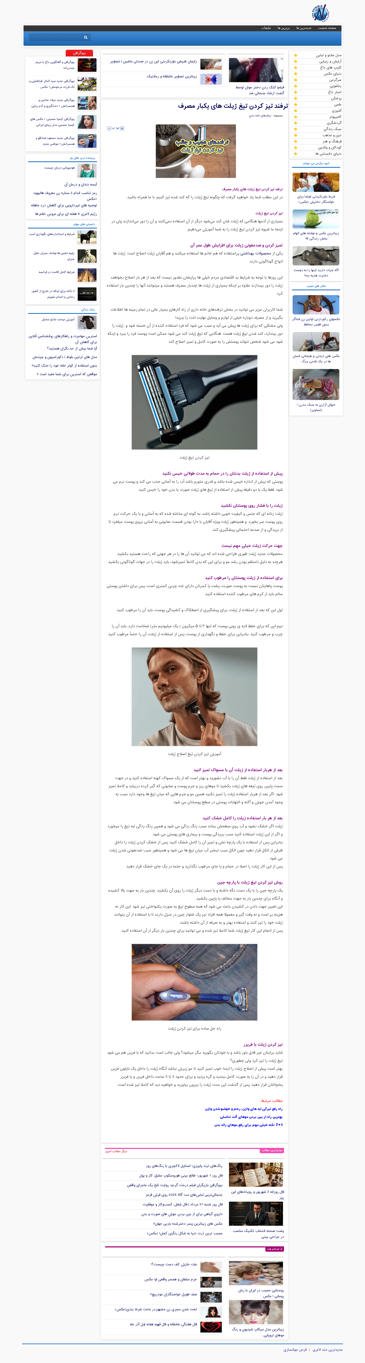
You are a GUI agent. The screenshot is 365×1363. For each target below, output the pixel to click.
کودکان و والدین (329, 147)
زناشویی (335, 86)
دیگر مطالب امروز (116, 1151)
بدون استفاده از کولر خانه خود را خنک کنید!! (64, 366)
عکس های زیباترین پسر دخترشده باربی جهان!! (188, 1224)
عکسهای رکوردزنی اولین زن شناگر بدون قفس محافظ (316, 322)
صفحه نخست (327, 28)
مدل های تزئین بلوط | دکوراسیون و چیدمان (65, 357)
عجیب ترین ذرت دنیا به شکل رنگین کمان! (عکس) (185, 1233)
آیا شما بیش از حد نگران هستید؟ (72, 349)
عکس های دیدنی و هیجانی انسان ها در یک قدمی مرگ (316, 358)
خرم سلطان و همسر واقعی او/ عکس (170, 1279)
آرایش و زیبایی (330, 61)
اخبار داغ (334, 92)
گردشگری (334, 122)
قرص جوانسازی (295, 1350)
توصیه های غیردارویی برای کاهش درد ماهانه (64, 205)
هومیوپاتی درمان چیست (59, 167)
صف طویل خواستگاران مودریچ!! (173, 1294)
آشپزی (336, 110)
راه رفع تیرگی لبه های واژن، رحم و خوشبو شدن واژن (244, 1109)
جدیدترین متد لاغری (328, 1350)
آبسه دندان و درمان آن (80, 185)
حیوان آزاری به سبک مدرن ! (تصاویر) (316, 407)
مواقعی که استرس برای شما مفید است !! (67, 374)
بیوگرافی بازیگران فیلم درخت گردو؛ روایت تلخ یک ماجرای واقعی (175, 1185)
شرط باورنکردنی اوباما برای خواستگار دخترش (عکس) (316, 199)
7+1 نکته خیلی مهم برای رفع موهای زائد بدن (248, 1125)
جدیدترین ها (304, 28)
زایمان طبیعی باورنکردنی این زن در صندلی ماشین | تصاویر (153, 61)
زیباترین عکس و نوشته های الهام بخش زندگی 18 (316, 236)
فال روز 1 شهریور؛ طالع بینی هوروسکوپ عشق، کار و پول (181, 1176)
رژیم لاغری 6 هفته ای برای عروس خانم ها (66, 214)
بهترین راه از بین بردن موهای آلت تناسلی (251, 1117)
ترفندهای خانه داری (260, 116)
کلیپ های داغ (330, 67)
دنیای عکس (332, 73)
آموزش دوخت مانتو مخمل (58, 319)
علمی (337, 104)
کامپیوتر (335, 116)
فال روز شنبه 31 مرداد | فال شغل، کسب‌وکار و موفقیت (183, 1205)
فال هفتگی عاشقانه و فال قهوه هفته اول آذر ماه (163, 1324)
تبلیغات (266, 28)
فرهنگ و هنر (332, 141)
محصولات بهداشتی (255, 253)
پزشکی (336, 98)
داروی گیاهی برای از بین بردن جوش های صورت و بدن (182, 1214)
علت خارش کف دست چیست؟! (174, 1264)
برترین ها (284, 28)
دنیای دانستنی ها (328, 153)
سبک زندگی (332, 129)
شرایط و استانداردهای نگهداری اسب (52, 234)
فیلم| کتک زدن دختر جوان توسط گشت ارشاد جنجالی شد (259, 90)
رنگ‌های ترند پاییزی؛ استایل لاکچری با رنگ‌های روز (184, 1166)
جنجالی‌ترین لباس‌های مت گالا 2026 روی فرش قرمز (184, 1195)
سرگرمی (335, 79)
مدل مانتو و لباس (328, 55)
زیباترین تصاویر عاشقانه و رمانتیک (172, 76)
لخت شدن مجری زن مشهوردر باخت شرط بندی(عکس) (156, 1309)
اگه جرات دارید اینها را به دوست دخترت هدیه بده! (316, 273)
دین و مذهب (332, 135)
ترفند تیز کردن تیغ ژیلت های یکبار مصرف (233, 106)
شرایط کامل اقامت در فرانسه (57, 272)
